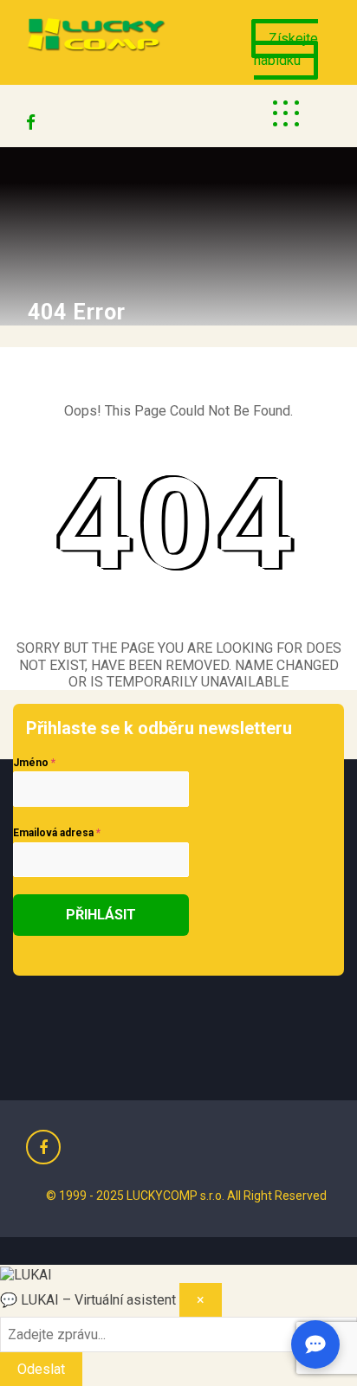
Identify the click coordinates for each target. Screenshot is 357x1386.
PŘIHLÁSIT (101, 914)
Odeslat (41, 1369)
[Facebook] (30, 117)
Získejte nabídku (286, 49)
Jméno (34, 763)
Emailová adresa (57, 833)
